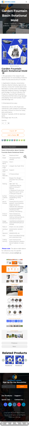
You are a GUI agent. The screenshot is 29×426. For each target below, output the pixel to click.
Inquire (12, 131)
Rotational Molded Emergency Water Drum (9, 365)
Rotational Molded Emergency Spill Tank (19, 365)
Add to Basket (12, 135)
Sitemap (18, 417)
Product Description (9, 147)
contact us (17, 253)
